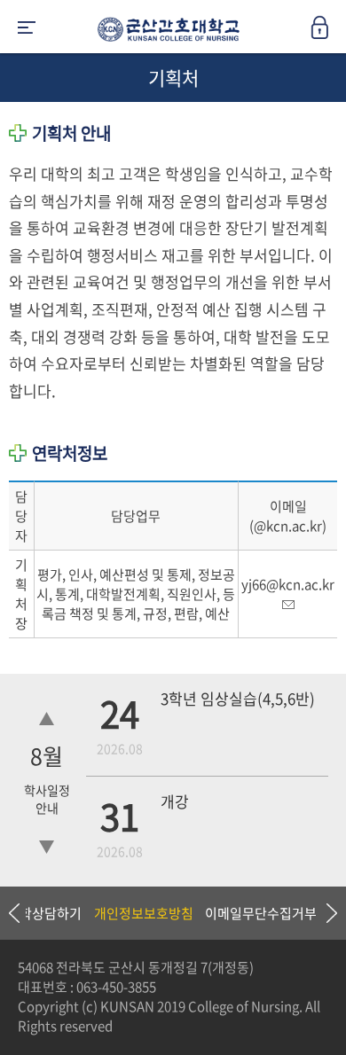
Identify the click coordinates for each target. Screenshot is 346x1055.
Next (324, 913)
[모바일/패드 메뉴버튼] (26, 28)
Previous (13, 913)
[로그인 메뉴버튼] (328, 32)
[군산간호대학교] (164, 32)
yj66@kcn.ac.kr (287, 584)
